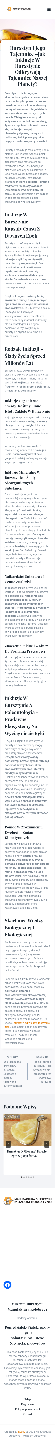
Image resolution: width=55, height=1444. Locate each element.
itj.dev (21, 1431)
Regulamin (27, 1404)
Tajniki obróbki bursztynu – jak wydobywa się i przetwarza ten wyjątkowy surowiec (42, 1069)
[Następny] (46, 1144)
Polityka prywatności (27, 1409)
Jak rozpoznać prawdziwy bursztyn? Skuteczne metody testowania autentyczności (13, 1071)
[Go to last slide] (8, 1144)
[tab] (21, 1177)
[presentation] (27, 1130)
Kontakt (27, 1414)
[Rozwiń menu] (50, 9)
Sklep (27, 1399)
